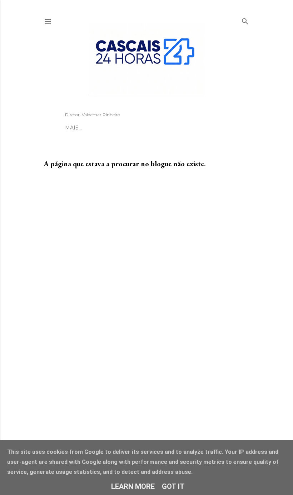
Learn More (133, 486)
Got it (173, 486)
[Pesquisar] (245, 20)
